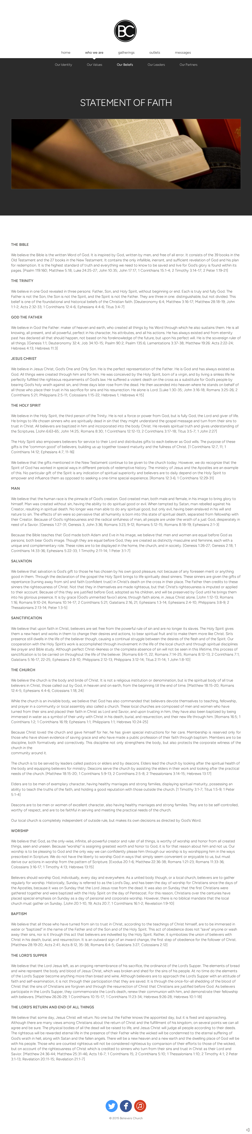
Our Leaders (156, 65)
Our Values (94, 65)
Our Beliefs (125, 65)
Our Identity (63, 65)
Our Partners (188, 65)
